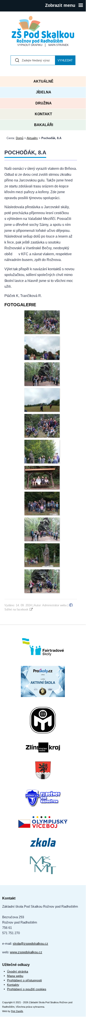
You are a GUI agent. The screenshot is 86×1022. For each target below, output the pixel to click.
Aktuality (32, 138)
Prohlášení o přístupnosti (24, 980)
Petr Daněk (17, 1011)
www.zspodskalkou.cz (26, 952)
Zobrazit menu (60, 5)
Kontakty (13, 984)
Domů (19, 138)
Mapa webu (15, 976)
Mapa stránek (58, 45)
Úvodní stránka (17, 971)
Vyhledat (65, 60)
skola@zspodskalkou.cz (30, 943)
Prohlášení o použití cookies (26, 989)
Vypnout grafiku (29, 45)
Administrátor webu (54, 605)
